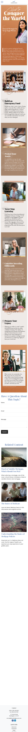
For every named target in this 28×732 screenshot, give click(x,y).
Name (2, 402)
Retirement (14, 727)
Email (2, 411)
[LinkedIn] (15, 720)
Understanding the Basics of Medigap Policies (13, 535)
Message (3, 419)
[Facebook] (13, 720)
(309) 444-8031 (15, 710)
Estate (14, 730)
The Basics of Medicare (10, 503)
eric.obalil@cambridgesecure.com (14, 718)
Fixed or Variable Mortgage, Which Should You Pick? (12, 470)
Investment (14, 728)
